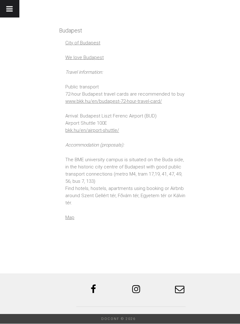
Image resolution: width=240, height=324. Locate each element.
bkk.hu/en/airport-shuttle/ (92, 130)
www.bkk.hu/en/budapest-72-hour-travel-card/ (113, 101)
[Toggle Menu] (9, 8)
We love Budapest (84, 57)
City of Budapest (82, 43)
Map (69, 217)
